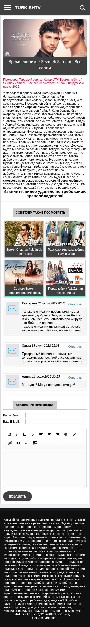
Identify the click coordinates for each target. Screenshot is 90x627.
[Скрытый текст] (10, 443)
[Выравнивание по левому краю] (41, 434)
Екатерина (30, 303)
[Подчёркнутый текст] (24, 434)
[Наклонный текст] (17, 434)
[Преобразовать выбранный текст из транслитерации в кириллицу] (26, 443)
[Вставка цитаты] (18, 443)
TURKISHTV (28, 7)
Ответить (75, 304)
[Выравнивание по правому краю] (58, 434)
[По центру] (49, 434)
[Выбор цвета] (74, 434)
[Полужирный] (10, 434)
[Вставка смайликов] (66, 434)
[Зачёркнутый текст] (32, 434)
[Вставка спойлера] (35, 443)
